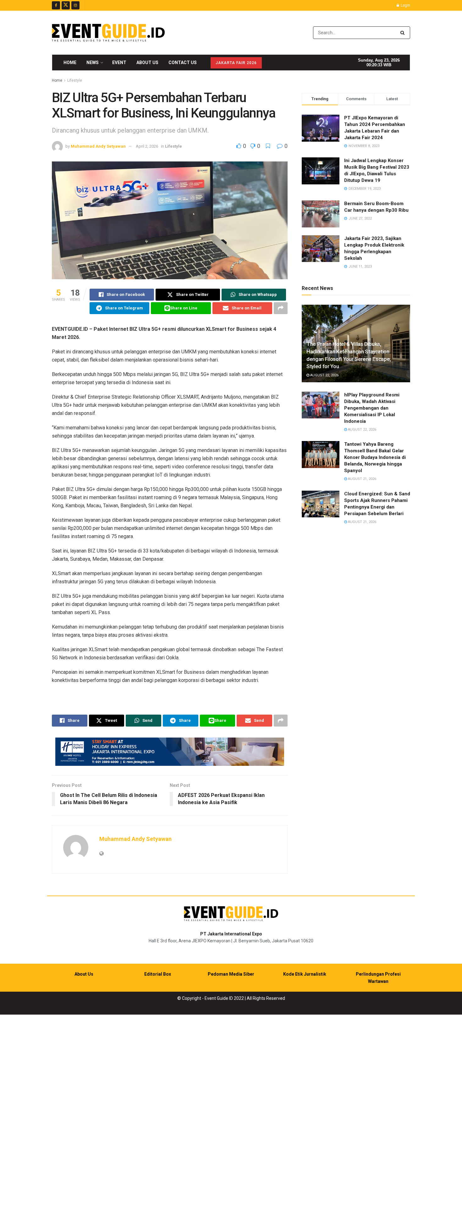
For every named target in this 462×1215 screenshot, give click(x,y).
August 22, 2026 (323, 375)
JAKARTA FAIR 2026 (236, 63)
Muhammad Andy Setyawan (98, 146)
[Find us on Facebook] (56, 5)
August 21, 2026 (361, 479)
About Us (147, 62)
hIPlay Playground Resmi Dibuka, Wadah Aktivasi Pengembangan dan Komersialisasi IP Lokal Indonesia (371, 408)
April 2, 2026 (147, 146)
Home (69, 62)
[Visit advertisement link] (170, 752)
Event (119, 62)
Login (405, 5)
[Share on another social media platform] (281, 308)
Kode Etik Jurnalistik (304, 974)
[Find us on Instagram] (75, 5)
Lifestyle (74, 80)
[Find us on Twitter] (66, 5)
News (92, 62)
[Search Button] (403, 32)
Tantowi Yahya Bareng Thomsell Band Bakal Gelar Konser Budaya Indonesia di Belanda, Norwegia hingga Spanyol (375, 457)
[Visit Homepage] (108, 32)
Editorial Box (157, 974)
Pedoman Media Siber (231, 974)
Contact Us (182, 62)
